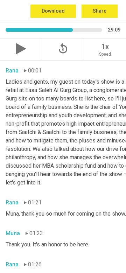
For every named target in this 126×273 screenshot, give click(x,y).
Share (99, 11)
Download (53, 11)
